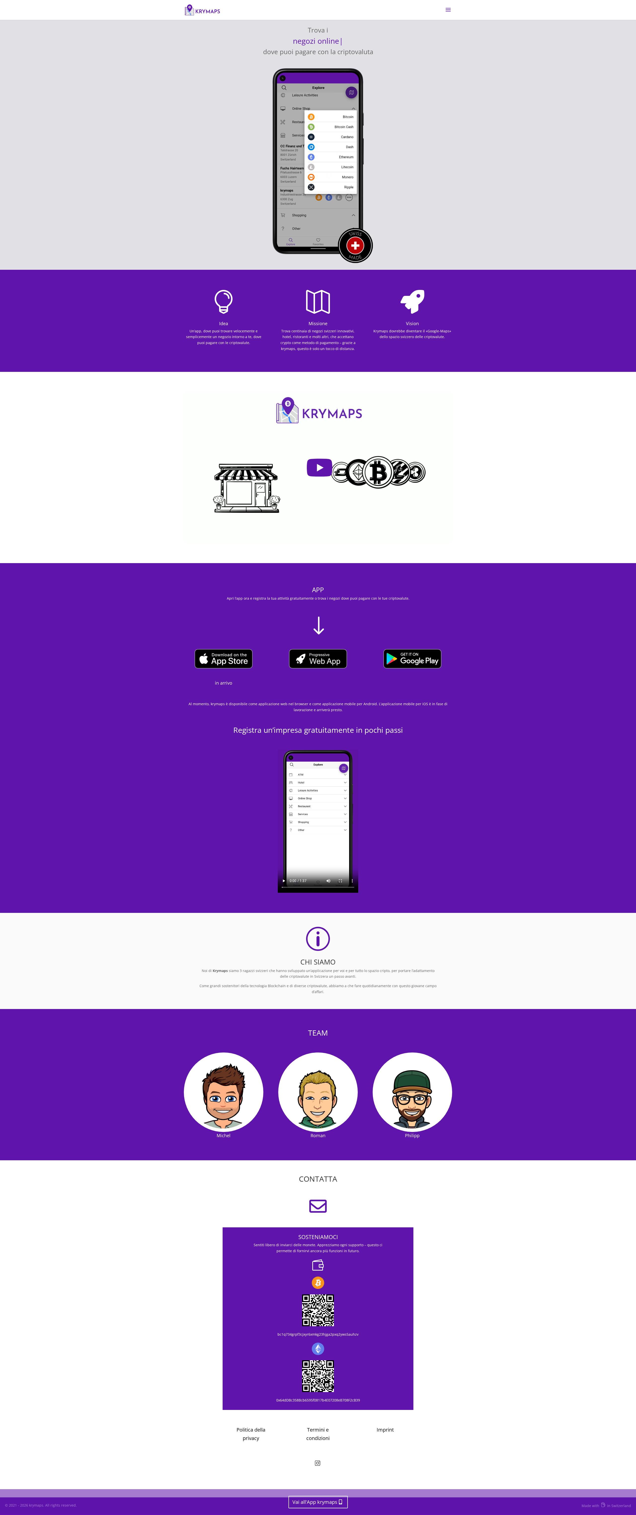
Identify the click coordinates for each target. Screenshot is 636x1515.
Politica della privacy (251, 1433)
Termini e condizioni (318, 1433)
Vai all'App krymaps (314, 1502)
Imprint (385, 1429)
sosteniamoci (318, 1237)
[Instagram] (317, 1464)
